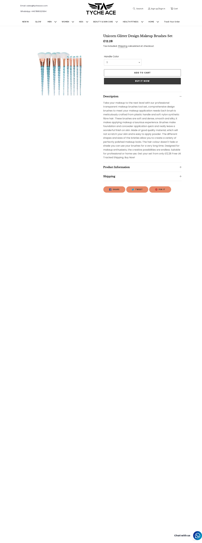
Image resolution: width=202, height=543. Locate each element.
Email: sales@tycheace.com (34, 5)
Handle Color (111, 56)
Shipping (122, 46)
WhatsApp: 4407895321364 (33, 11)
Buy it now (142, 80)
